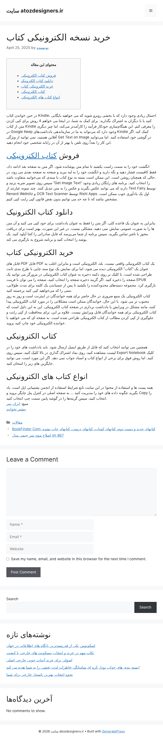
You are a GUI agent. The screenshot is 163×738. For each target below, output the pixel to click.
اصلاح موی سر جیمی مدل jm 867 (38, 435)
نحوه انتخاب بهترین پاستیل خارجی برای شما (39, 674)
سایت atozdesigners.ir (34, 10)
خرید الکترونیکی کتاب (37, 86)
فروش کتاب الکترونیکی (38, 75)
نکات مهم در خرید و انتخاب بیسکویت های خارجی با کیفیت (50, 653)
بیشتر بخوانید (16, 409)
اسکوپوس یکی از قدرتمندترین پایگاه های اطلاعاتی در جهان (50, 646)
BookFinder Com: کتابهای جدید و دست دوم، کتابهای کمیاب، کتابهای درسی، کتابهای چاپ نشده (83, 429)
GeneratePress (113, 731)
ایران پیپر (13, 404)
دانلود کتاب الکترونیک (37, 81)
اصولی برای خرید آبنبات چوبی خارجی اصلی (39, 660)
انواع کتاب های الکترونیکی (40, 97)
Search (12, 599)
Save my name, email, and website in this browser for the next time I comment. (78, 559)
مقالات (17, 422)
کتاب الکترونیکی (33, 92)
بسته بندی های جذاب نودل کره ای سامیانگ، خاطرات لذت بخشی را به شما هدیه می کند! (73, 667)
